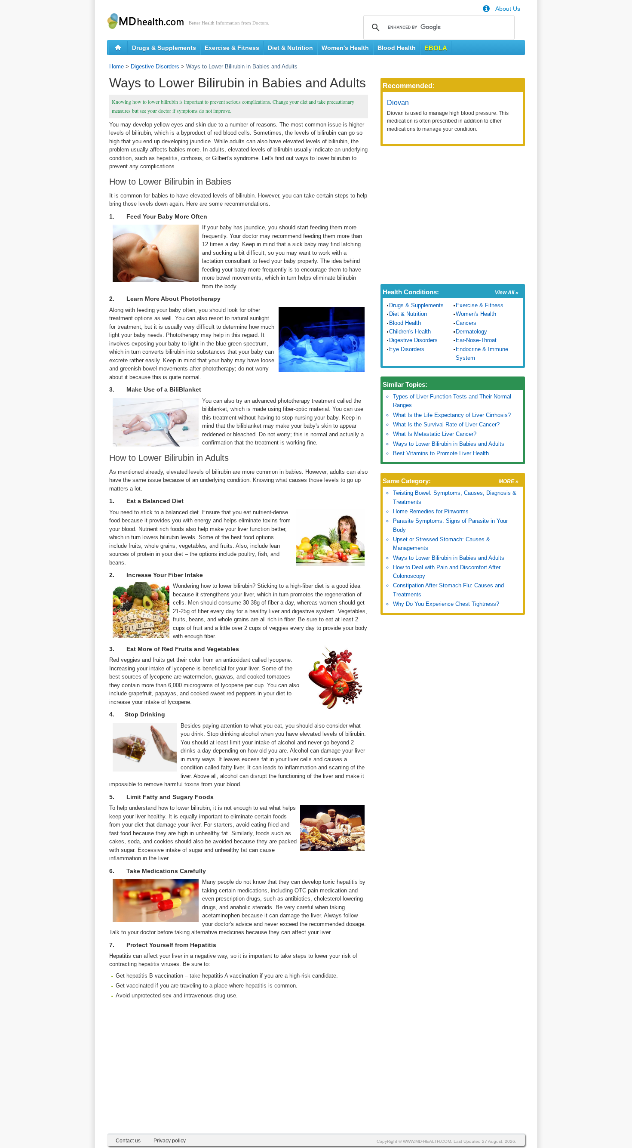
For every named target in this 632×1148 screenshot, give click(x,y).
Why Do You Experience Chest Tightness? (446, 604)
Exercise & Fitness (232, 47)
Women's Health (345, 47)
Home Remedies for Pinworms (431, 511)
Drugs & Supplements (164, 47)
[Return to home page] (118, 48)
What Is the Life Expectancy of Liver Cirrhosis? (452, 415)
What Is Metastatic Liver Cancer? (434, 434)
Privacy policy (169, 1141)
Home (116, 66)
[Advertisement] (238, 1073)
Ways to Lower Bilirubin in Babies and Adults (448, 444)
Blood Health (396, 47)
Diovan (398, 102)
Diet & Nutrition (290, 47)
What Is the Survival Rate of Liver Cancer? (446, 424)
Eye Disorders (406, 349)
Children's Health (410, 331)
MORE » (508, 481)
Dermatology (471, 331)
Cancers (466, 323)
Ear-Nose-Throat (476, 340)
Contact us (128, 1141)
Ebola (435, 48)
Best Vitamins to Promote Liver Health (441, 453)
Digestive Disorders (155, 66)
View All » (506, 293)
